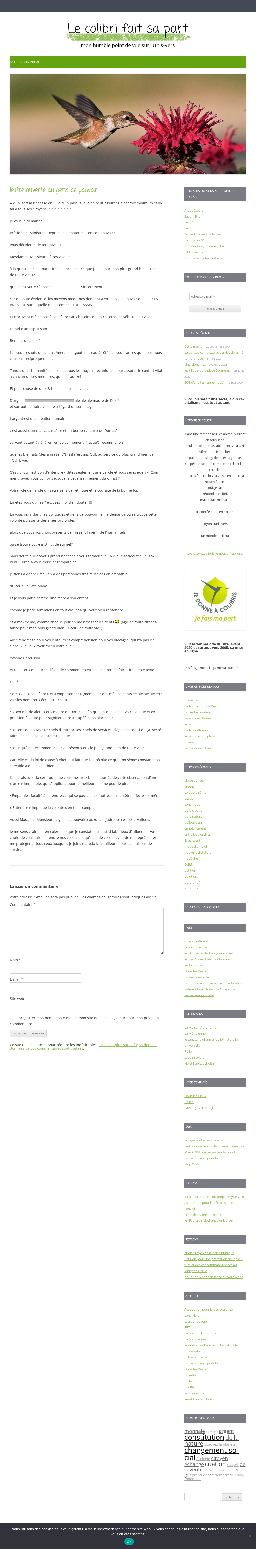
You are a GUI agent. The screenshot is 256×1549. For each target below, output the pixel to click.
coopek (233, 1464)
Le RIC (189, 222)
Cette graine (193, 346)
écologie (203, 1458)
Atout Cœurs (194, 210)
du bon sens (193, 822)
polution (190, 876)
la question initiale (26, 62)
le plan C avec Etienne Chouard (207, 959)
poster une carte (196, 977)
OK (129, 1542)
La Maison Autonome (200, 1027)
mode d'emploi (195, 846)
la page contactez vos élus (203, 1140)
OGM (188, 864)
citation (190, 798)
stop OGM (192, 1164)
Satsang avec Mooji (198, 1108)
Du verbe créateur (197, 712)
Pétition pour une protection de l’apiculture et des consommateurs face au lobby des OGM (214, 1265)
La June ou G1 (194, 240)
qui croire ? (192, 882)
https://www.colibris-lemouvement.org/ (214, 553)
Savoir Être (192, 216)
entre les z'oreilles (197, 834)
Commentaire (23, 904)
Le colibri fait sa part (128, 29)
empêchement (195, 828)
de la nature (193, 816)
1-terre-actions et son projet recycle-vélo (214, 1196)
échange (194, 1464)
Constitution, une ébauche (204, 246)
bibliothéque (194, 252)
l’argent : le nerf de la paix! (203, 234)
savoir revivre (194, 1057)
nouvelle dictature (198, 852)
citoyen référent (196, 941)
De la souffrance (196, 730)
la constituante (195, 947)
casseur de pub (195, 1321)
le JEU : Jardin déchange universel (208, 953)
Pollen (189, 1051)
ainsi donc (192, 364)
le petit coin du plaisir (200, 736)
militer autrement (197, 1357)
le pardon (191, 724)
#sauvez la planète (220, 1444)
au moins (212, 1432)
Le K (187, 228)
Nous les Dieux (195, 971)
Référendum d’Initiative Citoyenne (209, 989)
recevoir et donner (198, 718)
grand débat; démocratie (213, 1475)
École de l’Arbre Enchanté (203, 1214)
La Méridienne (195, 1033)
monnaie (194, 1431)
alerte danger (194, 780)
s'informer (192, 888)
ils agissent (192, 840)
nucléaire (191, 858)
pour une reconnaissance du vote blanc (213, 983)
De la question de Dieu (201, 706)
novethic (191, 1375)
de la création (194, 810)
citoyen (219, 1458)
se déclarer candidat (199, 995)
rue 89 (189, 1387)
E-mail (17, 979)
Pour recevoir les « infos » (203, 258)
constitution (193, 804)
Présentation (194, 700)
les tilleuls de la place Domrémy (207, 370)
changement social (211, 1453)
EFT (187, 1327)
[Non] (249, 1535)
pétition (190, 870)
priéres (189, 742)
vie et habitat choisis (199, 1063)
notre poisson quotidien (202, 1158)
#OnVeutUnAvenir (216, 1470)
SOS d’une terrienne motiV (204, 382)
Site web (17, 998)
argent (189, 786)
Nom (15, 959)
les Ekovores (193, 965)
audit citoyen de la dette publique (209, 1253)
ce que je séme (195, 792)
